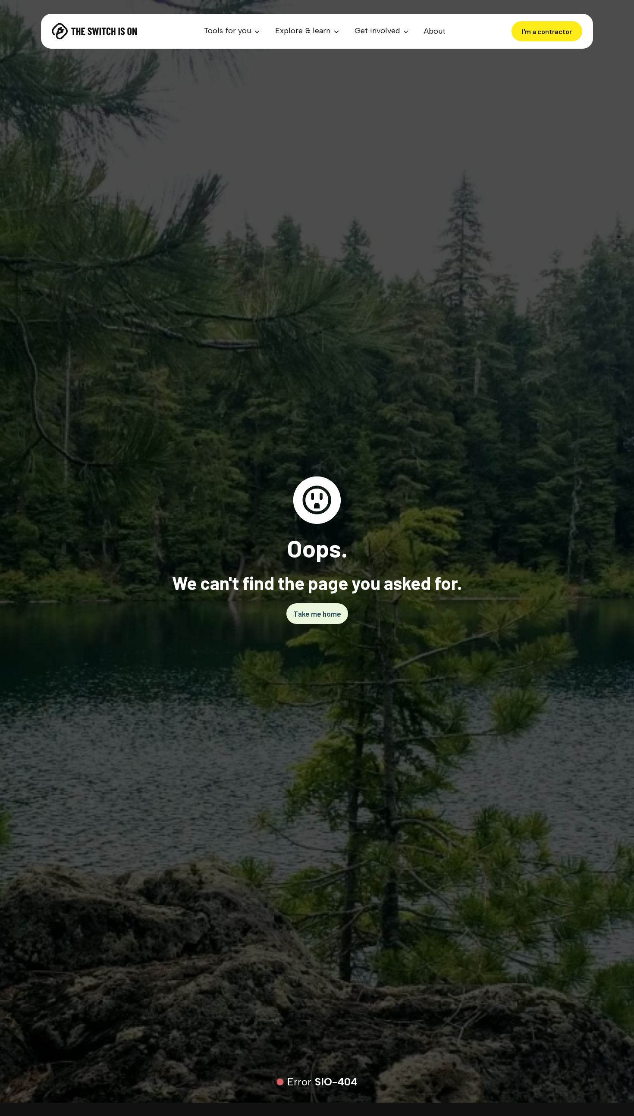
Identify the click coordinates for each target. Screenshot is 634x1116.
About (435, 31)
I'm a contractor (547, 31)
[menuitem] (232, 31)
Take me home (317, 613)
